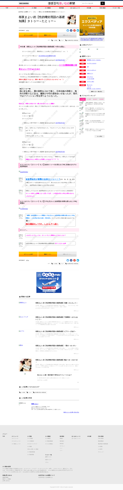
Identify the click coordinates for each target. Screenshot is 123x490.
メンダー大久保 (90, 78)
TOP (7, 8)
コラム (27, 30)
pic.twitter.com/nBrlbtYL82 (47, 56)
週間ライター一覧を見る (96, 91)
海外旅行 (62, 441)
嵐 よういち (89, 84)
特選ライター (48, 459)
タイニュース (20, 8)
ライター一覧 (116, 8)
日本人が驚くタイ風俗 (32, 449)
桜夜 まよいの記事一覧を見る (71, 412)
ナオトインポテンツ (91, 70)
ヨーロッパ (62, 446)
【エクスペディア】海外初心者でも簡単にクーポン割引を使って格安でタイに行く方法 (92, 39)
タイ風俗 (34, 8)
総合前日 (95, 99)
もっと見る (99, 136)
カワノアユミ (90, 76)
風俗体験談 (101, 441)
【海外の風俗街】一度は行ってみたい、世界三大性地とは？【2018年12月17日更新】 (94, 104)
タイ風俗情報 (30, 454)
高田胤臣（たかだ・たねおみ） (94, 60)
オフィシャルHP (28, 35)
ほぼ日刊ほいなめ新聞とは (45, 477)
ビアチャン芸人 (90, 81)
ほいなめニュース (75, 8)
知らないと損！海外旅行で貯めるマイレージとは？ (54, 375)
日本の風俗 (102, 8)
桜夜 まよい (34, 404)
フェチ (62, 40)
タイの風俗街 (30, 441)
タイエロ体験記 (49, 443)
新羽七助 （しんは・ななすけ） (94, 88)
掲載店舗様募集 (24, 3)
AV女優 (89, 8)
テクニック (101, 452)
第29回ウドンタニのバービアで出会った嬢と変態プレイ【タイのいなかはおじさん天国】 (95, 115)
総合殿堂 (101, 99)
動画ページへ (47, 35)
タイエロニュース (16, 441)
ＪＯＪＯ (89, 86)
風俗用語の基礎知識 (103, 443)
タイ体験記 (48, 8)
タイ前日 (83, 99)
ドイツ (61, 448)
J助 (88, 66)
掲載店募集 (5, 477)
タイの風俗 (30, 438)
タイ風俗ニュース (16, 443)
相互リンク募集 (7, 479)
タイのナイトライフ (32, 443)
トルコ (61, 450)
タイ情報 (29, 446)
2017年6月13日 (60, 60)
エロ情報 (55, 40)
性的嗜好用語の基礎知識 (72, 40)
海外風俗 (61, 8)
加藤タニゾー (90, 73)
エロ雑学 (100, 449)
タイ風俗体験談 (49, 441)
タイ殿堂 (89, 99)
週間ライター (48, 457)
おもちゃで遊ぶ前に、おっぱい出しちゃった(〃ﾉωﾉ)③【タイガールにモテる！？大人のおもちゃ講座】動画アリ (94, 109)
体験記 (61, 438)
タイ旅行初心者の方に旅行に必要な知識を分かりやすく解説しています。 (53, 378)
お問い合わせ (6, 480)
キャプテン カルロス (91, 63)
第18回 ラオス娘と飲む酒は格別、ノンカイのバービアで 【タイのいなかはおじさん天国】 (95, 122)
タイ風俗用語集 (31, 452)
